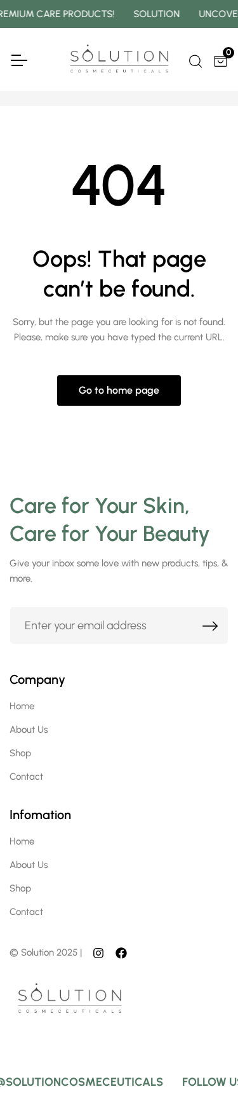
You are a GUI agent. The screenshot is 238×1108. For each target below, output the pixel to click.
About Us (29, 729)
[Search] (194, 59)
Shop (20, 753)
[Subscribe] (210, 625)
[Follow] (98, 952)
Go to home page (119, 390)
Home (22, 706)
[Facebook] (121, 952)
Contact (26, 776)
